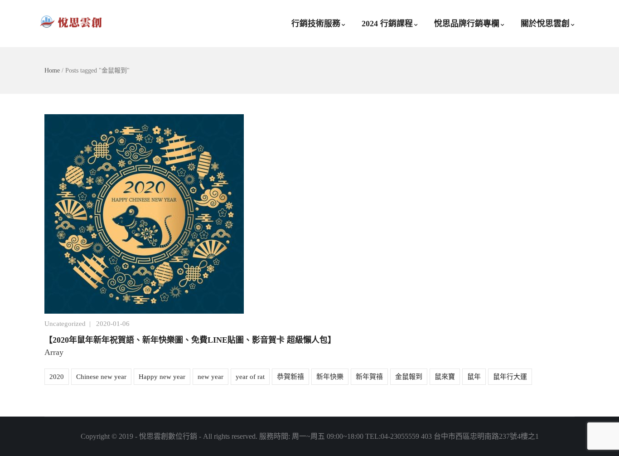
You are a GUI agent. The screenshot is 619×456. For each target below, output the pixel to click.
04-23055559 (400, 436)
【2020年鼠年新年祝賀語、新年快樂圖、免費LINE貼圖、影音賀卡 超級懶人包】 (190, 339)
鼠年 (474, 376)
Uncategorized (65, 323)
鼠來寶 (445, 376)
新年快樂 (329, 376)
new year (210, 376)
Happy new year (162, 376)
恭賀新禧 (290, 376)
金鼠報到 (408, 376)
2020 (56, 376)
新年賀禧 (369, 376)
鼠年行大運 (510, 376)
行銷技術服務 (315, 23)
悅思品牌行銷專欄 (466, 23)
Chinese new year (101, 376)
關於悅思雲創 (545, 23)
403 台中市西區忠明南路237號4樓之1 (480, 436)
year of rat (250, 376)
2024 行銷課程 (387, 23)
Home (52, 70)
